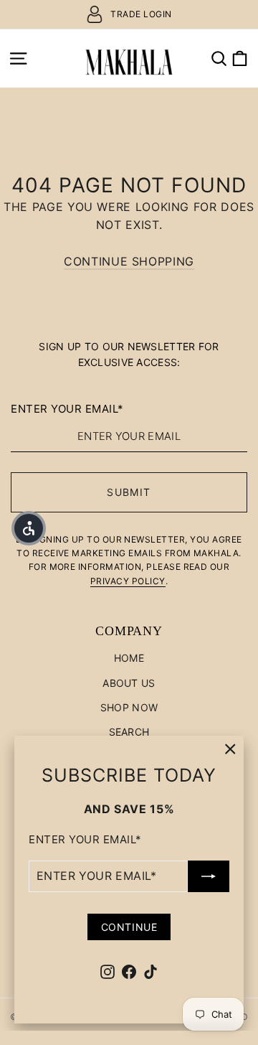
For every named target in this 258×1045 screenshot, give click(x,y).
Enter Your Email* (85, 839)
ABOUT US (128, 683)
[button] (28, 528)
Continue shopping (129, 261)
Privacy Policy (128, 581)
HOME (129, 658)
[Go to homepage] (129, 58)
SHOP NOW (129, 707)
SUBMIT (128, 492)
